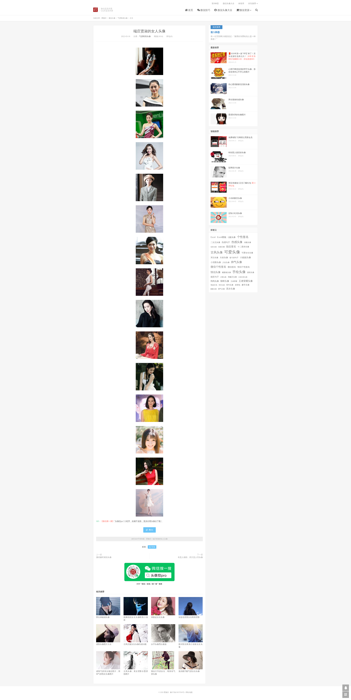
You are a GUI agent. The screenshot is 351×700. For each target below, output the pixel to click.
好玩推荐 (252, 3)
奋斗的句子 (234, 258)
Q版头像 (232, 237)
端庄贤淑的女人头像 (149, 31)
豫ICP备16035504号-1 (178, 692)
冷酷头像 (247, 242)
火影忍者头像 (242, 277)
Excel (213, 237)
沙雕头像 (223, 277)
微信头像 (112, 18)
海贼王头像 (232, 277)
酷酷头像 (214, 289)
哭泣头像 (214, 258)
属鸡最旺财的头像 (103, 557)
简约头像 (229, 285)
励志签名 (231, 246)
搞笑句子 (215, 277)
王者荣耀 (234, 281)
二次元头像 (215, 242)
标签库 (241, 3)
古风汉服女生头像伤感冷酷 (135, 644)
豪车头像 (245, 285)
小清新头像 (216, 262)
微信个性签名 (218, 266)
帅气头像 (236, 262)
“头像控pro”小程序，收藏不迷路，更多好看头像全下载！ (138, 521)
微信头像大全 (224, 10)
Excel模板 (221, 237)
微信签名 (232, 267)
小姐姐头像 (245, 257)
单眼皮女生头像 (158, 617)
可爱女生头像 (247, 253)
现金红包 (214, 285)
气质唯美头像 (123, 18)
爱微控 (95, 10)
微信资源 (244, 10)
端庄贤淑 (152, 547)
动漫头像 (221, 247)
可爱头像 (232, 252)
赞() (151, 530)
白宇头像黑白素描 (158, 644)
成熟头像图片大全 (103, 644)
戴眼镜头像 (226, 272)
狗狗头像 (215, 281)
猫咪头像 (224, 281)
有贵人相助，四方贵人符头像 (190, 557)
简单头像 (222, 285)
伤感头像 (236, 242)
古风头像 (217, 252)
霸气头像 (221, 289)
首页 (190, 10)
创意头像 (214, 247)
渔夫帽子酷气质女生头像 (189, 671)
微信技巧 (205, 10)
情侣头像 (215, 272)
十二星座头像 (243, 247)
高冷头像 (230, 289)
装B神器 (215, 3)
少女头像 (226, 262)
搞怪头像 (250, 272)
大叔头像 (224, 257)
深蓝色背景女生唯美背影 (189, 617)
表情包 (237, 285)
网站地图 (189, 692)
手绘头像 (239, 272)
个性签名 (243, 237)
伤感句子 (226, 242)
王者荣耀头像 (246, 281)
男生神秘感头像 (103, 617)
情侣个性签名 (243, 267)
